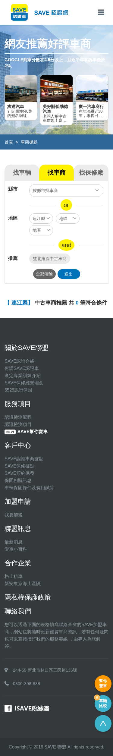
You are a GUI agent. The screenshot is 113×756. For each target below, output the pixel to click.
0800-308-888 (26, 683)
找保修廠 (91, 172)
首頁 (9, 142)
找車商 (57, 172)
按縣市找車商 (45, 190)
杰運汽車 (15, 106)
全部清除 (44, 274)
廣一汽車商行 (91, 106)
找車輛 (22, 172)
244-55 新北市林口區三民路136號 (45, 670)
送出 (68, 274)
